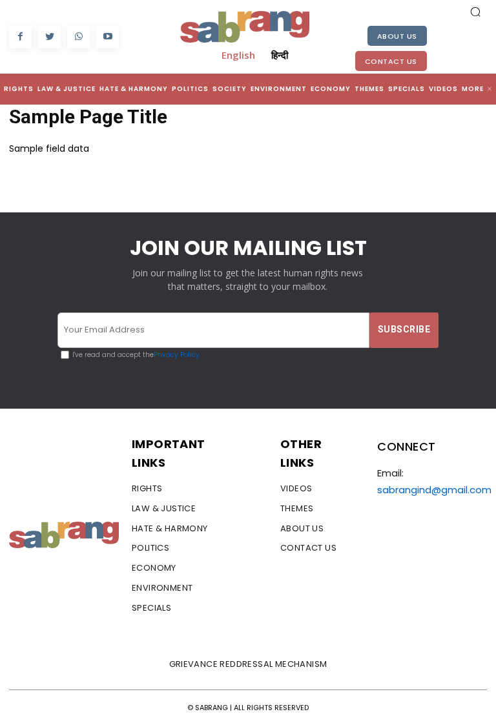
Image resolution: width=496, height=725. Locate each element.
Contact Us (391, 61)
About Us (397, 36)
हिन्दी (279, 54)
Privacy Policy (177, 355)
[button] (475, 11)
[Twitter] (49, 37)
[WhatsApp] (78, 37)
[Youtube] (107, 37)
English (238, 54)
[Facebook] (20, 37)
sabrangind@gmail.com (434, 489)
